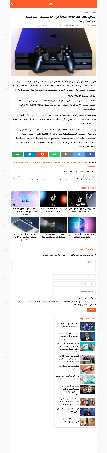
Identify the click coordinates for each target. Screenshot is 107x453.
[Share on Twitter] (79, 154)
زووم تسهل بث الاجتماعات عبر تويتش (75, 178)
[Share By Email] (66, 154)
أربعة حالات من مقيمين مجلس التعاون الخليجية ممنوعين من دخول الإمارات (68, 402)
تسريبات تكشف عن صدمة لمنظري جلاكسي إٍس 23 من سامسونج (25, 237)
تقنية (86, 12)
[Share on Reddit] (42, 154)
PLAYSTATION (59, 163)
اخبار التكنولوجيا (21, 163)
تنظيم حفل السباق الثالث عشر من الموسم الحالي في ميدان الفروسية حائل (69, 359)
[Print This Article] (17, 154)
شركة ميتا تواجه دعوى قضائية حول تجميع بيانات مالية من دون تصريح (25, 211)
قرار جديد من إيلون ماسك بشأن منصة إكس (31, 179)
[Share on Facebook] (90, 154)
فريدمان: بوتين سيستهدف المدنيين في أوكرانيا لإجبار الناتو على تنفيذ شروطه (68, 336)
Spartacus (46, 163)
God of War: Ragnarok (76, 163)
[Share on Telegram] (30, 154)
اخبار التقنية (34, 163)
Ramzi (93, 26)
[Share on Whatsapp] (55, 154)
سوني (91, 166)
